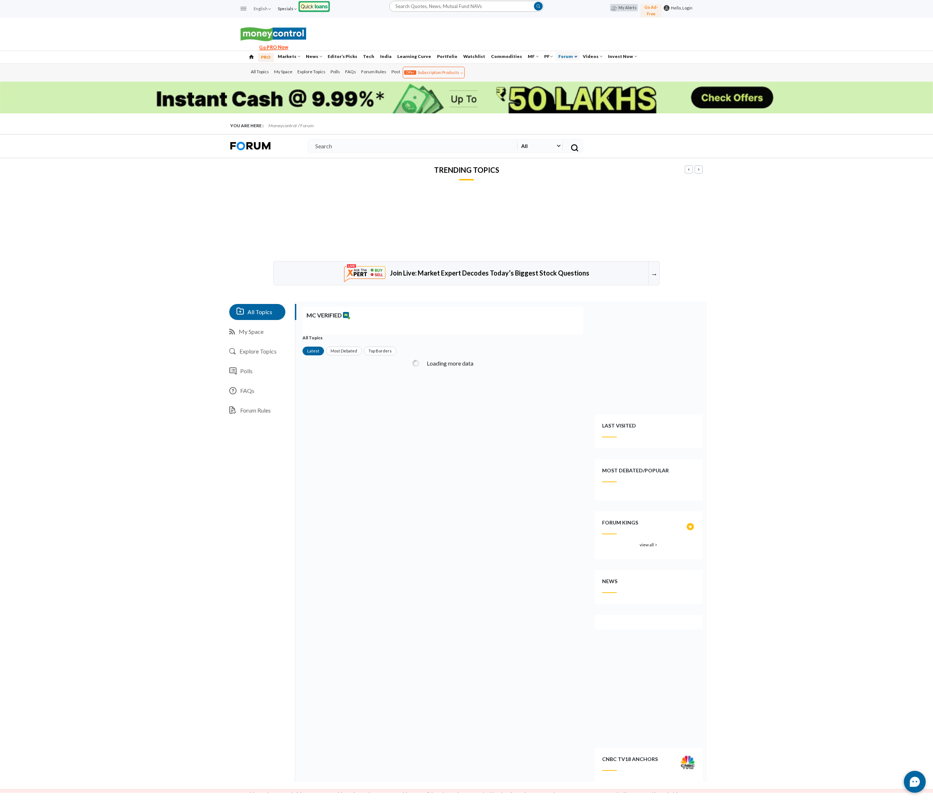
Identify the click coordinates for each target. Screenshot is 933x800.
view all (649, 544)
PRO (266, 57)
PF (547, 56)
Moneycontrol (283, 125)
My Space (283, 71)
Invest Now (621, 56)
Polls (335, 71)
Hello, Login (681, 7)
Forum (566, 56)
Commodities (506, 56)
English (261, 8)
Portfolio (447, 56)
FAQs (350, 71)
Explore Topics (311, 71)
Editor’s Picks (342, 56)
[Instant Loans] (314, 5)
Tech (368, 56)
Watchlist (474, 56)
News (312, 56)
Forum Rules (373, 71)
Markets (287, 56)
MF (531, 56)
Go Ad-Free (651, 10)
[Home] (251, 56)
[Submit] (538, 6)
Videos (591, 56)
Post (395, 71)
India (385, 56)
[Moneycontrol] (273, 33)
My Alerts (627, 7)
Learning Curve (414, 56)
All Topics (260, 71)
